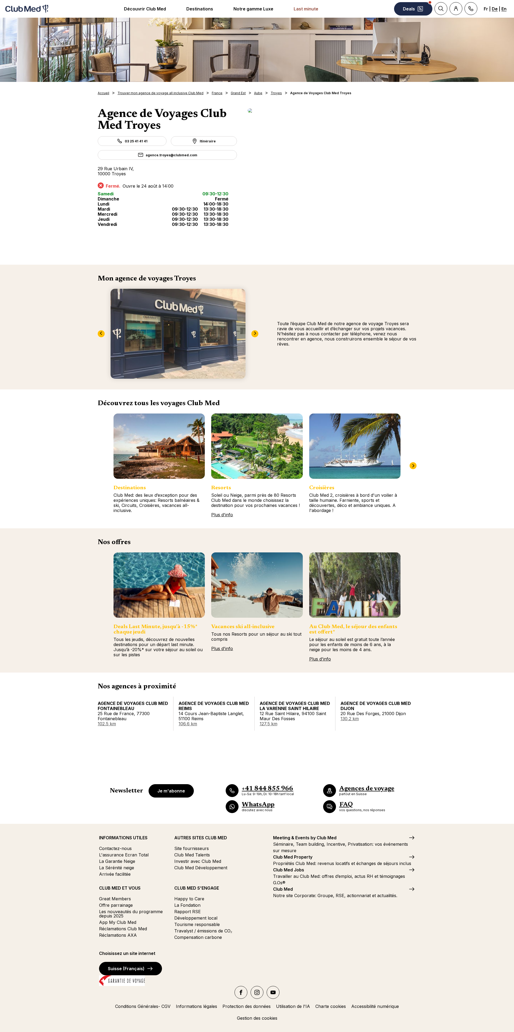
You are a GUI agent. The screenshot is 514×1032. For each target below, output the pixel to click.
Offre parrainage (116, 905)
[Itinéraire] (332, 110)
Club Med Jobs (288, 870)
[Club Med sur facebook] (241, 992)
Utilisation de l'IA (293, 1006)
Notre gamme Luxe (253, 9)
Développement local (195, 918)
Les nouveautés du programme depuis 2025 (131, 914)
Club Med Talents (192, 855)
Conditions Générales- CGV (143, 1006)
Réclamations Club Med (123, 928)
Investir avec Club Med (197, 861)
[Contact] (470, 8)
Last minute (306, 9)
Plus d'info (222, 514)
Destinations (199, 9)
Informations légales (196, 1006)
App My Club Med (117, 922)
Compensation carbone (198, 937)
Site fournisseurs (191, 848)
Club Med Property (292, 857)
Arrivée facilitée (115, 874)
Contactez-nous (115, 848)
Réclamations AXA (118, 935)
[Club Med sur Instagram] (257, 992)
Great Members (115, 898)
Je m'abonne (171, 791)
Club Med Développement (200, 867)
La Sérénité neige (116, 867)
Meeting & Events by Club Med (305, 838)
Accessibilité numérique (375, 1006)
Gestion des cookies (257, 1018)
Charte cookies (330, 1006)
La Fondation (187, 905)
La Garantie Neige (117, 861)
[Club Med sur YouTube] (273, 992)
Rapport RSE (187, 911)
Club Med (283, 889)
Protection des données (246, 1006)
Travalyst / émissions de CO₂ (203, 931)
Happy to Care (189, 898)
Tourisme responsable (197, 924)
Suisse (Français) (126, 968)
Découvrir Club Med (145, 9)
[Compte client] (455, 8)
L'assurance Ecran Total (124, 855)
